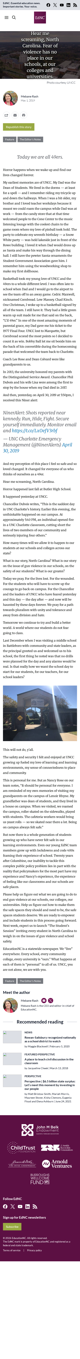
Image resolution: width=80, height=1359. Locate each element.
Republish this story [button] (18, 127)
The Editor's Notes (30, 139)
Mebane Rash (29, 96)
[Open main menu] (6, 17)
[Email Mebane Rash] (44, 1000)
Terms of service (11, 1250)
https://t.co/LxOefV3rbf (34, 431)
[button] (15, 115)
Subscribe (12, 1226)
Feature (9, 139)
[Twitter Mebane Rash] (50, 1000)
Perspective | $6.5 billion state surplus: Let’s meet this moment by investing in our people (50, 1084)
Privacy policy (34, 1250)
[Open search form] (13, 17)
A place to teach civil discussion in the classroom (49, 1061)
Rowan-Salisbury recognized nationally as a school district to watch (50, 1039)
